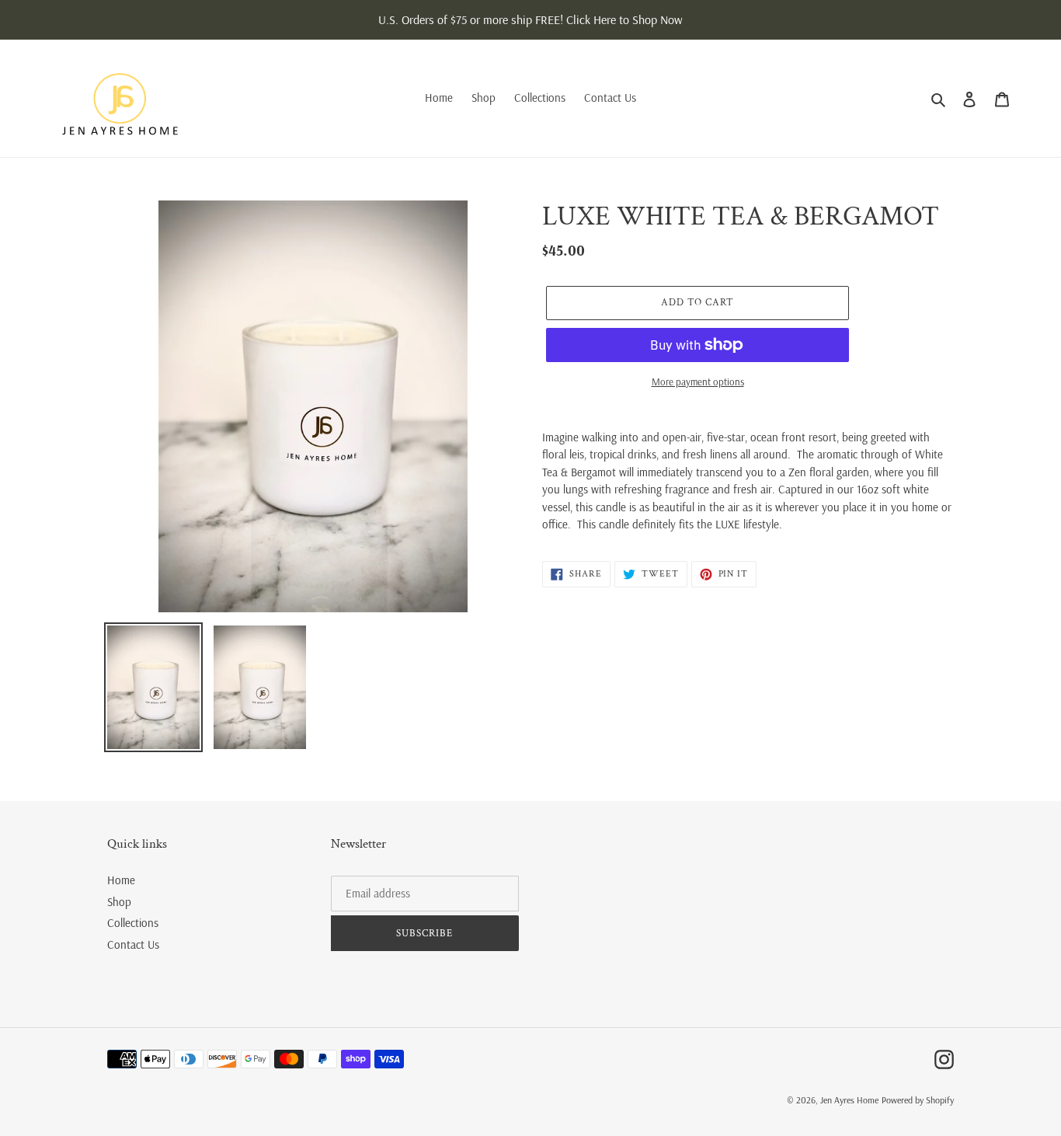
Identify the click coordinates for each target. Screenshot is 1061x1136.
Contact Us (133, 944)
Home (121, 880)
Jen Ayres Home (849, 1100)
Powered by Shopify (918, 1100)
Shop (119, 901)
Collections (132, 922)
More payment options (698, 381)
